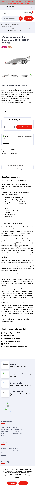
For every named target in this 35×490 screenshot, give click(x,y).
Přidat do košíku (24, 127)
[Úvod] (7, 13)
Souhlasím (23, 483)
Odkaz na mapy (5, 453)
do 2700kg (7, 344)
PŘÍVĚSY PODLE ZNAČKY (11, 25)
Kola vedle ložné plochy (12, 338)
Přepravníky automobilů (17, 27)
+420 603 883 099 (9, 6)
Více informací (6, 143)
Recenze (3, 455)
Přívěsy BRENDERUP (10, 336)
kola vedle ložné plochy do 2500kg (15, 346)
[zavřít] (32, 2)
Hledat (21, 18)
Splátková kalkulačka (24, 136)
